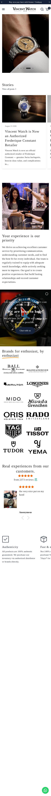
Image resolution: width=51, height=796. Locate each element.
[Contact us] (45, 790)
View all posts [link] (8, 89)
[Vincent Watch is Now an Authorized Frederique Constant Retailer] (24, 108)
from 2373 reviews (24, 479)
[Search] (42, 9)
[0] (46, 9)
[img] (25, 476)
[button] (23, 518)
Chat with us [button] (25, 330)
